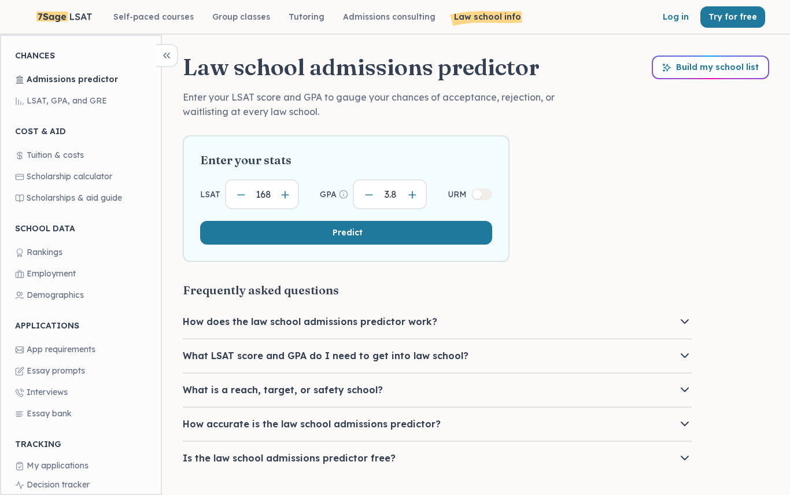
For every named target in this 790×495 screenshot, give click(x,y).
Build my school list (717, 67)
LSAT (210, 194)
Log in (676, 17)
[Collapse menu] (167, 55)
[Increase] (285, 195)
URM (457, 194)
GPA (328, 194)
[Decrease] (241, 195)
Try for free (732, 17)
